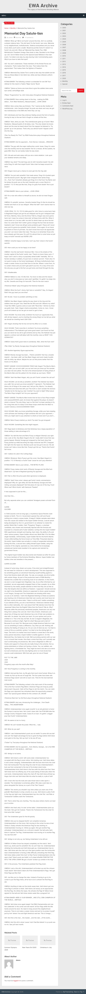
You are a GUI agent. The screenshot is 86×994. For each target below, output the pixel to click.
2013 (64, 64)
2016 (64, 73)
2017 (64, 75)
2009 (64, 53)
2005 (64, 42)
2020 (64, 78)
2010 (64, 56)
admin (11, 37)
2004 (64, 39)
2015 (64, 70)
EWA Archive (43, 5)
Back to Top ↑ (79, 992)
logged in (16, 980)
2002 (64, 33)
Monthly (13, 28)
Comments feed (67, 106)
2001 (64, 30)
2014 (64, 67)
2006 (64, 44)
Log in (64, 100)
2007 (64, 47)
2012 (64, 61)
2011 (64, 58)
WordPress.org (67, 108)
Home (6, 28)
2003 (64, 36)
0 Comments (29, 37)
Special (64, 84)
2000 (64, 27)
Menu (4, 15)
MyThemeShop (68, 992)
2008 (64, 50)
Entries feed (66, 103)
